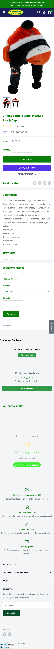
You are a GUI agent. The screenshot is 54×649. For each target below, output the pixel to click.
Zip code (6, 298)
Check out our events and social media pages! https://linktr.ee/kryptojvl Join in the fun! (27, 3)
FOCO (5, 132)
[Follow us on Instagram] (9, 634)
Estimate (11, 314)
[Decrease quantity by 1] (15, 149)
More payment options (27, 174)
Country (6, 273)
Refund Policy (8, 325)
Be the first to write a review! (27, 465)
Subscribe (11, 613)
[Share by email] (49, 183)
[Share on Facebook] (34, 183)
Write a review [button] (27, 388)
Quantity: (7, 150)
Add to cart (27, 159)
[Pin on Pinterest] (39, 183)
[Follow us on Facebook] (4, 634)
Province (6, 285)
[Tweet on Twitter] (44, 183)
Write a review (27, 355)
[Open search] (38, 12)
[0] (49, 12)
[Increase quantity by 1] (29, 149)
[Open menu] (4, 12)
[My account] (44, 12)
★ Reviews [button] (51, 327)
